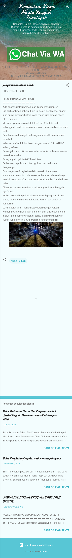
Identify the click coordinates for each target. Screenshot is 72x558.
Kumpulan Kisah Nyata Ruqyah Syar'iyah (36, 12)
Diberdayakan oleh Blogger (38, 545)
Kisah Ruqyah (18, 260)
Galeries (43, 551)
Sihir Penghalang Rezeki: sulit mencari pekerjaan (32, 458)
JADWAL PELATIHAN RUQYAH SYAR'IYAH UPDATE (31, 499)
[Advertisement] (36, 367)
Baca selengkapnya (56, 448)
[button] (67, 85)
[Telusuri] (67, 7)
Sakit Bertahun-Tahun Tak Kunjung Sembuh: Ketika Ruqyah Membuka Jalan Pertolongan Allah (30, 415)
